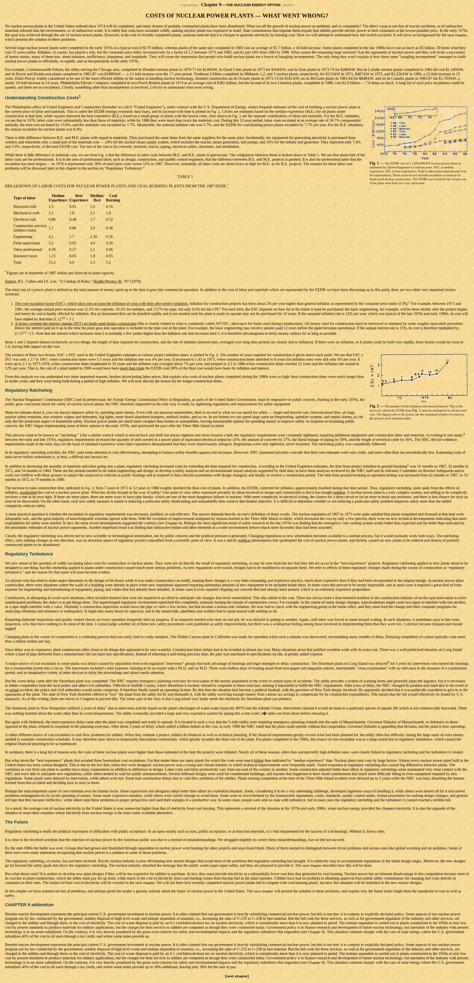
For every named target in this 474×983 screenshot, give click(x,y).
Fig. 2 (213, 355)
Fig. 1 (215, 112)
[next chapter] (237, 976)
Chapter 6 (173, 523)
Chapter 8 (316, 932)
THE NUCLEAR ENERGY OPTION (253, 5)
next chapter (457, 35)
